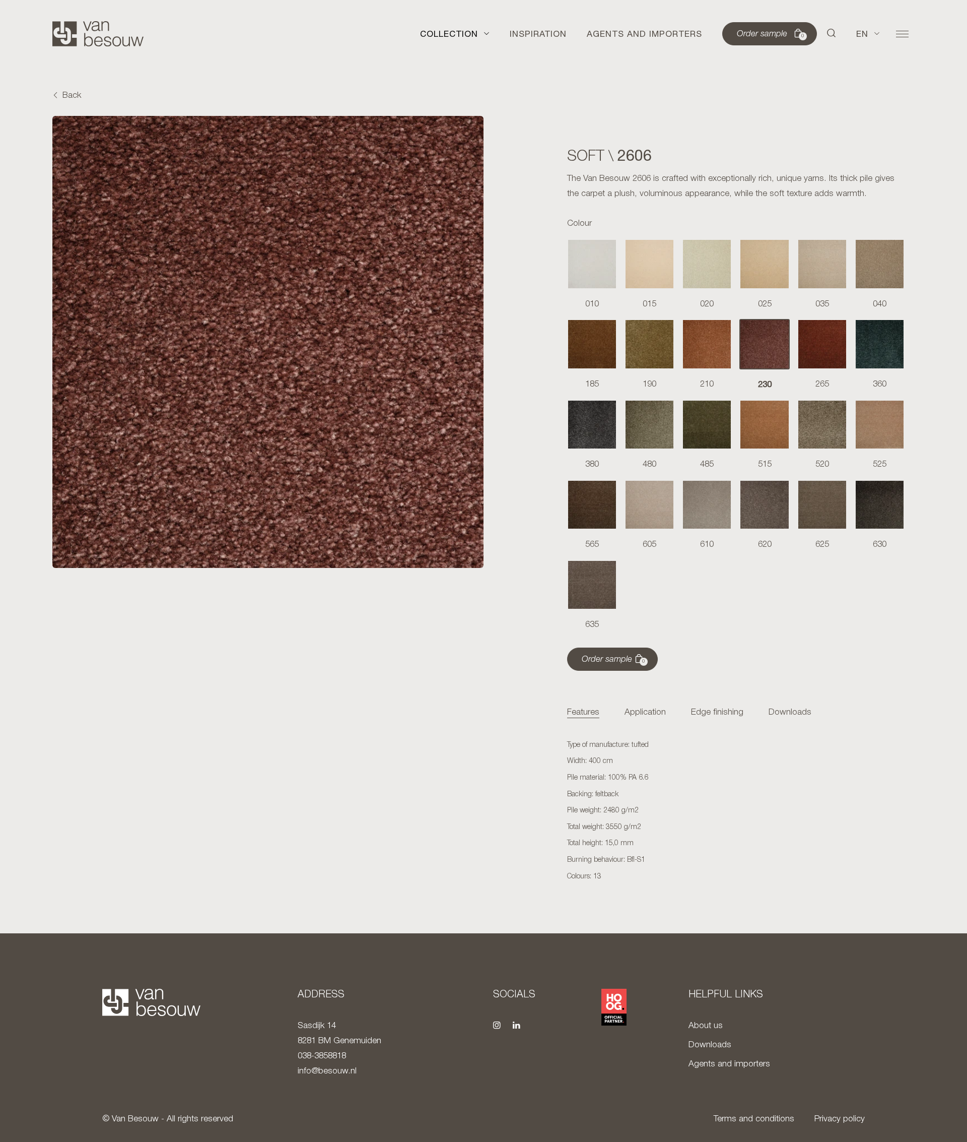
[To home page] (98, 33)
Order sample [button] (770, 34)
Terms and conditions (754, 1119)
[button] (831, 33)
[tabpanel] (736, 811)
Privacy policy (839, 1119)
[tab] (583, 713)
